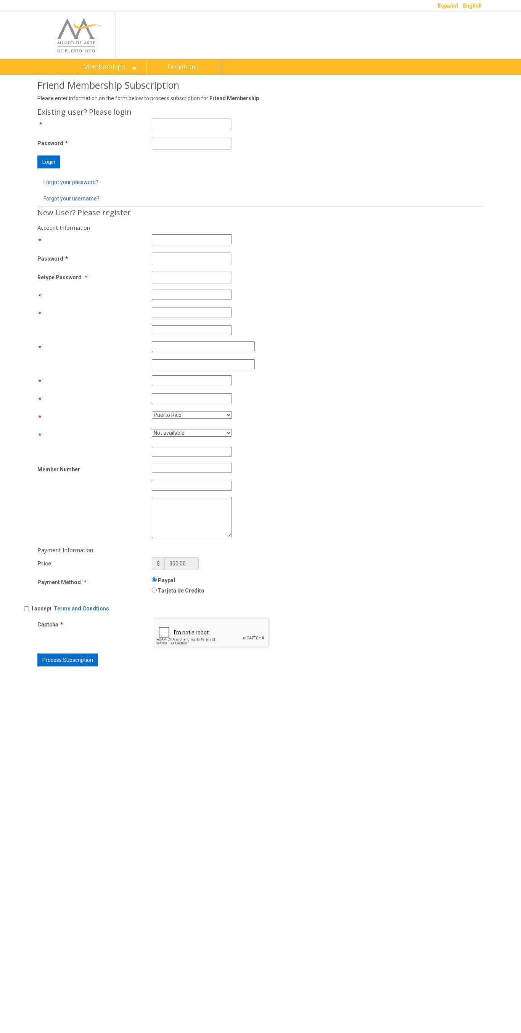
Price (44, 564)
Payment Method (62, 582)
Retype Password (62, 277)
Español (448, 6)
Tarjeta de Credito (180, 591)
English (472, 6)
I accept (70, 608)
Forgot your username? (71, 198)
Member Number (58, 469)
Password (52, 143)
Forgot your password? (70, 182)
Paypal (166, 580)
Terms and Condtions (81, 608)
